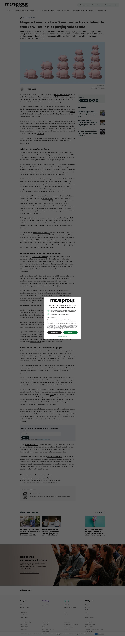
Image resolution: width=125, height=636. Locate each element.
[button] (62, 317)
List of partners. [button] (74, 323)
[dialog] (62, 318)
